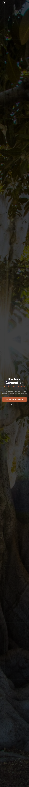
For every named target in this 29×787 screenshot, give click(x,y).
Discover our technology (13, 399)
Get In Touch (14, 405)
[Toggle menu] (25, 2)
